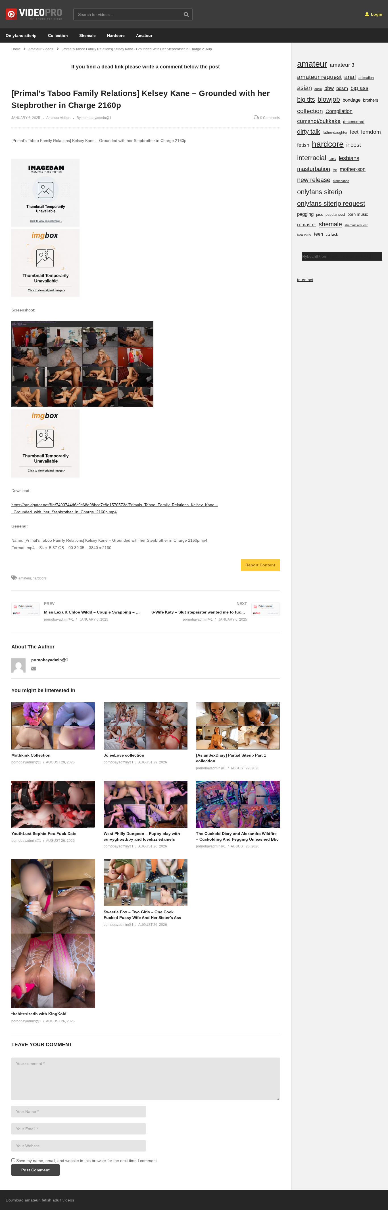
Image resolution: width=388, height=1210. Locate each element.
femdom (371, 132)
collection (310, 111)
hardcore (40, 578)
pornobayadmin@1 (49, 660)
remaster (306, 224)
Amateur (144, 35)
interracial (311, 158)
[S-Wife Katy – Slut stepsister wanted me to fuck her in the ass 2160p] (215, 611)
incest (353, 145)
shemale (330, 224)
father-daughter (335, 132)
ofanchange (341, 181)
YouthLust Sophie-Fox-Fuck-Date (43, 833)
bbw (329, 88)
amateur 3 (342, 65)
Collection (58, 35)
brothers (370, 100)
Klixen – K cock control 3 (349, 256)
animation (366, 78)
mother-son (353, 169)
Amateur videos (58, 118)
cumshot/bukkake (319, 121)
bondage (351, 100)
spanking (304, 234)
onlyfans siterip (319, 192)
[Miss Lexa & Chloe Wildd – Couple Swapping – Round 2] (75, 611)
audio (318, 89)
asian (304, 87)
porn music (357, 214)
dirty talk (308, 131)
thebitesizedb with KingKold (38, 1014)
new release (313, 179)
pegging (305, 214)
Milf (335, 169)
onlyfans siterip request (331, 203)
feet (354, 132)
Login (376, 14)
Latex (332, 159)
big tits (306, 99)
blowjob (329, 99)
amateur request (319, 77)
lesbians (349, 158)
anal (350, 77)
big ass (359, 88)
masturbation (313, 169)
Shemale (87, 35)
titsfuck (332, 234)
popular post (335, 215)
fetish (303, 145)
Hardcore (116, 35)
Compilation (339, 111)
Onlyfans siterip (21, 35)
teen (318, 234)
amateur (24, 578)
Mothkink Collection (31, 755)
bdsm (342, 88)
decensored (353, 121)
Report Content (260, 565)
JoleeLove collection (124, 755)
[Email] (33, 668)
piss (319, 214)
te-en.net (305, 279)
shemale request (356, 225)
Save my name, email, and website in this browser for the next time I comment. (87, 1160)
